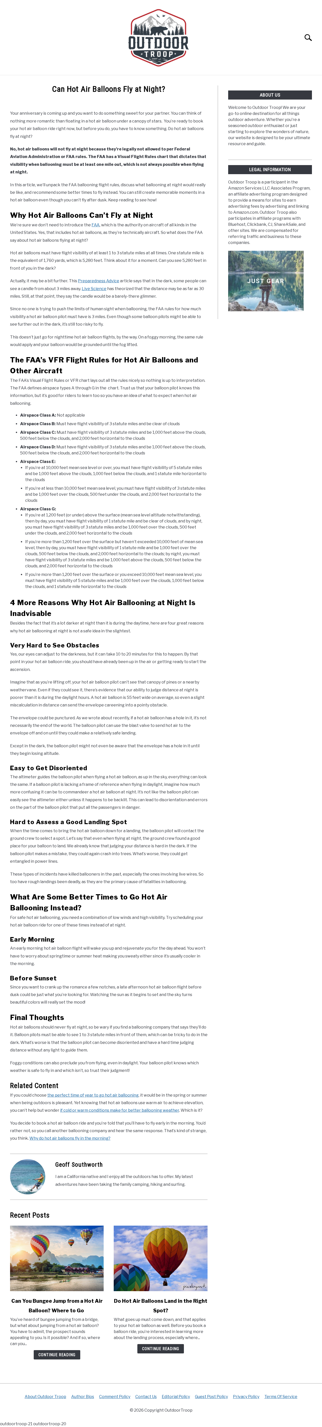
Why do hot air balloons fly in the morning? (69, 1138)
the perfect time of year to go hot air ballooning (93, 1095)
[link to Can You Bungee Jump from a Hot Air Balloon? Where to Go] (57, 1258)
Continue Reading (56, 1354)
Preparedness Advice (98, 280)
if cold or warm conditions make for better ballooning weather (119, 1110)
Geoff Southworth (79, 1164)
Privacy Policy (246, 1396)
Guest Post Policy (211, 1396)
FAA (96, 225)
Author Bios (82, 1396)
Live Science (94, 288)
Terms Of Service (280, 1396)
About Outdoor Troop (45, 1396)
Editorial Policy (176, 1396)
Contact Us (146, 1396)
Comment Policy (114, 1396)
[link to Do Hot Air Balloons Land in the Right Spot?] (160, 1258)
